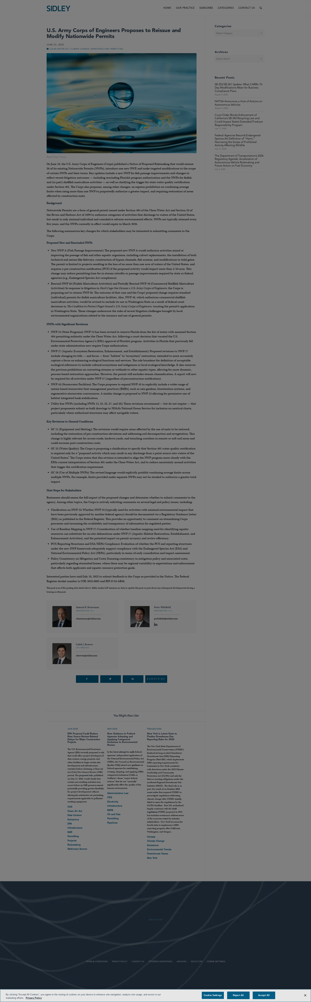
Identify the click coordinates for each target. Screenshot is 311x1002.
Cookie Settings (213, 995)
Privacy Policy (34, 998)
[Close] (305, 995)
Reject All (238, 995)
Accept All (264, 995)
